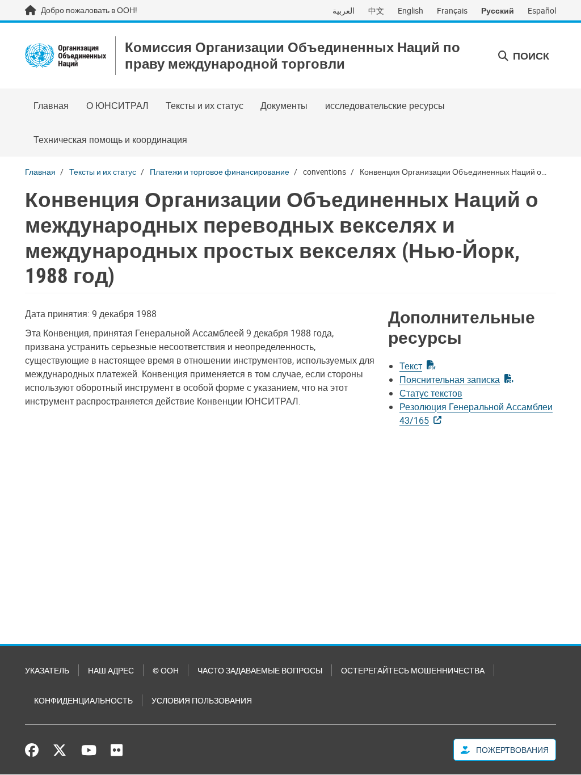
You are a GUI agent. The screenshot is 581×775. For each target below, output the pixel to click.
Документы (284, 105)
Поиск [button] (530, 55)
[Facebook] (34, 750)
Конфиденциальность (83, 700)
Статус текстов (430, 393)
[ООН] (65, 55)
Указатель (47, 670)
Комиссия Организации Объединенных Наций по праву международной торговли (292, 55)
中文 (376, 10)
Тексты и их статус (204, 105)
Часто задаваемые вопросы (259, 670)
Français (452, 10)
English (410, 10)
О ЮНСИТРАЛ (117, 105)
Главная (51, 105)
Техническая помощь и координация (110, 139)
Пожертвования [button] (511, 749)
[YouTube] (88, 750)
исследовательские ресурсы (385, 105)
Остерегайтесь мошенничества (413, 670)
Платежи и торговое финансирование (219, 171)
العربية (343, 10)
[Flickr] (116, 750)
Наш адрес (111, 670)
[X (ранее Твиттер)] (59, 750)
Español (542, 10)
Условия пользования (201, 700)
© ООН (166, 670)
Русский (497, 10)
